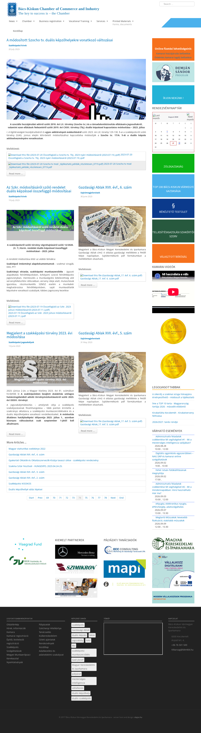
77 (99, 497)
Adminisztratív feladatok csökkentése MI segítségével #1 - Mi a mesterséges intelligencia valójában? (172, 439)
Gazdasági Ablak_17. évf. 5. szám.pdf (99, 424)
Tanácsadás (45, 632)
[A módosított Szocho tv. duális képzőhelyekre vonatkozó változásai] (76, 89)
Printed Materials (122, 23)
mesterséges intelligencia (78, 681)
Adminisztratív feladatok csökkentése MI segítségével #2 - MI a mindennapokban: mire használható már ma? (172, 488)
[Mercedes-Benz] (76, 552)
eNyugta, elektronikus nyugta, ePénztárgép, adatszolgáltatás (169, 505)
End (122, 497)
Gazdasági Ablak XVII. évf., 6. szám (105, 187)
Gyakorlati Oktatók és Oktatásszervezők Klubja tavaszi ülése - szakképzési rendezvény (53, 460)
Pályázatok (44, 624)
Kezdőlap (44, 647)
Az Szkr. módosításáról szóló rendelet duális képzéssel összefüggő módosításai (39, 189)
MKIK (92, 635)
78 (105, 497)
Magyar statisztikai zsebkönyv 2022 (27, 448)
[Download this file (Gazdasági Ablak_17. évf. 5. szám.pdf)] (111, 421)
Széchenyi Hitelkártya (50, 628)
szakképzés (78, 624)
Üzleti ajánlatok (47, 639)
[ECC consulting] (125, 550)
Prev (40, 497)
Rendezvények (46, 643)
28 (179, 143)
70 (54, 497)
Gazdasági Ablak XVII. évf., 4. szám (26, 454)
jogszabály (77, 640)
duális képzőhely (81, 693)
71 (60, 497)
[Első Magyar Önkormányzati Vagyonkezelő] (125, 585)
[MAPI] (125, 569)
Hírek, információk (16, 628)
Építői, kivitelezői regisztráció (15, 641)
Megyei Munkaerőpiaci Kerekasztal (18, 656)
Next (113, 497)
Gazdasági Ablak (80, 630)
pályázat (76, 673)
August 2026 (173, 117)
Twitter (179, 10)
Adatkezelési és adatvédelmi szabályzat (51, 652)
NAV (88, 640)
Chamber (27, 21)
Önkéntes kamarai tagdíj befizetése (173, 57)
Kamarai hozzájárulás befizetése (173, 53)
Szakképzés (13, 647)
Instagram (185, 10)
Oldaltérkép (13, 624)
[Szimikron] (76, 569)
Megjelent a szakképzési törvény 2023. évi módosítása (39, 335)
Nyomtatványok (15, 662)
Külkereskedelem (48, 635)
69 (47, 497)
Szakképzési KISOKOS (20, 483)
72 (67, 497)
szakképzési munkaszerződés (81, 652)
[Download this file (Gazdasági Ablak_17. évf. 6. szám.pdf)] (111, 275)
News (12, 21)
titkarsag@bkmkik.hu (182, 649)
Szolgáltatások (14, 650)
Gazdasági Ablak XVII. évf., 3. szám (26, 471)
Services (101, 21)
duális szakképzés (81, 698)
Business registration (50, 21)
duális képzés (79, 635)
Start (31, 497)
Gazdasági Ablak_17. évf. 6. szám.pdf (99, 278)
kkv (73, 645)
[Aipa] (76, 588)
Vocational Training (79, 21)
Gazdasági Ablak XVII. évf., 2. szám (26, 477)
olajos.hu (138, 717)
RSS (191, 10)
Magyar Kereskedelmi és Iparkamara (83, 666)
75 (86, 497)
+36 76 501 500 (179, 644)
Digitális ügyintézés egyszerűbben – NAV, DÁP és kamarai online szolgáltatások (172, 456)
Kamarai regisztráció (17, 635)
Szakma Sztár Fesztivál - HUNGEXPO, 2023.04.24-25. (35, 466)
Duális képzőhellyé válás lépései (25, 489)
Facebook (173, 10)
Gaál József (78, 659)
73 (73, 497)
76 (92, 497)
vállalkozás (77, 687)
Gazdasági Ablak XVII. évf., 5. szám (105, 333)
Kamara (11, 632)
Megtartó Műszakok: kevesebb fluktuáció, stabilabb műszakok (169, 519)
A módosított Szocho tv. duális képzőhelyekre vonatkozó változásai (60, 40)
